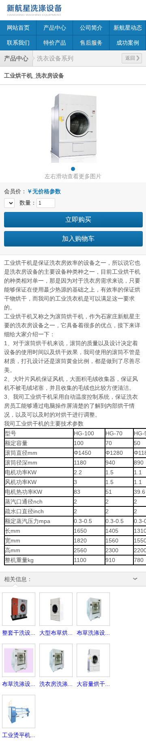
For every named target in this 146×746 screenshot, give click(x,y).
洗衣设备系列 (55, 58)
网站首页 (18, 27)
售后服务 (91, 42)
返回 (130, 58)
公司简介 (91, 27)
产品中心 (54, 27)
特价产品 (54, 42)
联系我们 (18, 42)
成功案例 (127, 42)
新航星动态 (128, 27)
